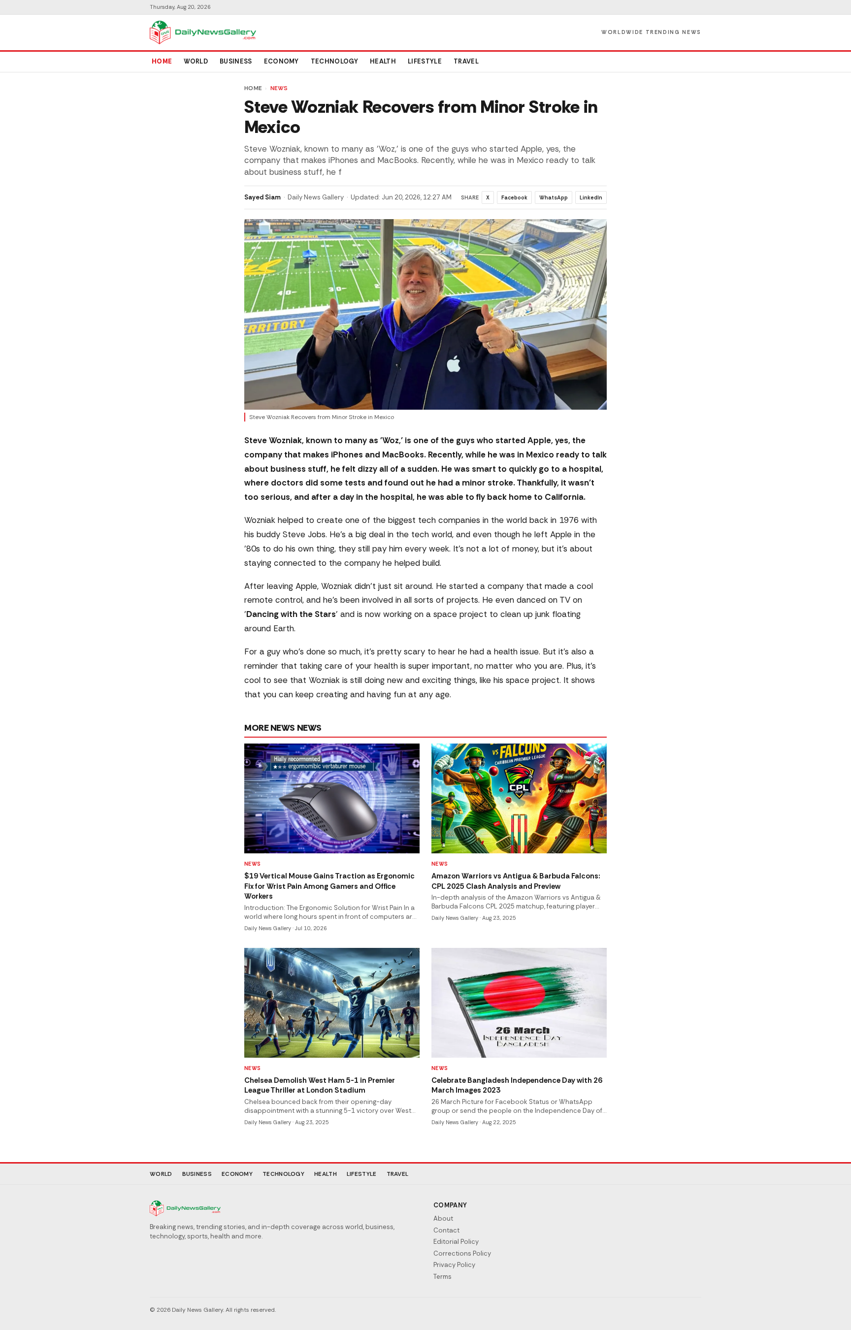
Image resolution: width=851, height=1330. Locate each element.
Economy (281, 61)
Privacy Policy (454, 1265)
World (196, 61)
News (279, 88)
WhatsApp (553, 197)
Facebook (514, 197)
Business (236, 61)
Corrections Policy (462, 1253)
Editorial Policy (456, 1241)
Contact (446, 1230)
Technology (334, 61)
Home (162, 61)
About (443, 1218)
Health (383, 61)
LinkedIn (591, 197)
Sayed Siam (262, 197)
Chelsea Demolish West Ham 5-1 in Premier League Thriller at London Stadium (319, 1085)
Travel (466, 61)
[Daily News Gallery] (203, 32)
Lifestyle (425, 61)
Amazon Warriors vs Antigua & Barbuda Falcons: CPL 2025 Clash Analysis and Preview (515, 881)
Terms (442, 1276)
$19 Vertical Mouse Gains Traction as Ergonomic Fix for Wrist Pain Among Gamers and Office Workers (329, 886)
